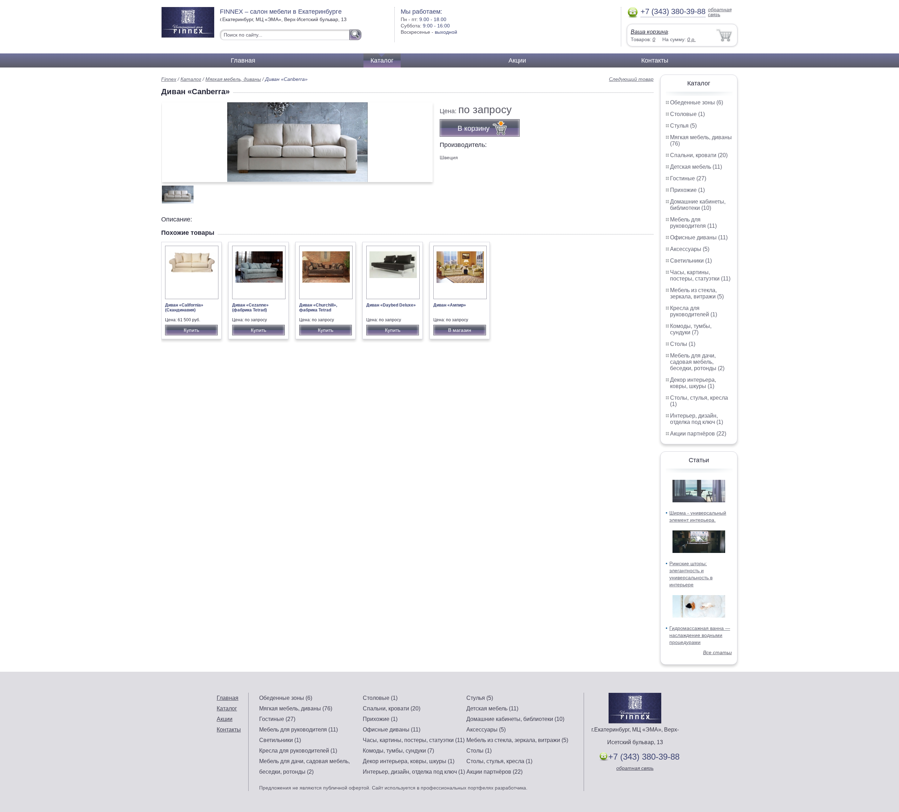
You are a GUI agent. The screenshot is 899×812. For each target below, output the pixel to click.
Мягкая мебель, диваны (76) (295, 708)
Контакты (654, 60)
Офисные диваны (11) (699, 237)
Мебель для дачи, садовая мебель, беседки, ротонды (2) (697, 362)
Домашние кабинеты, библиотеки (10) (698, 205)
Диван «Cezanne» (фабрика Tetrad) (250, 307)
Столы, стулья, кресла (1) (499, 761)
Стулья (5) (683, 126)
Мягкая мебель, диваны (233, 79)
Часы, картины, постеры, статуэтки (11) (700, 275)
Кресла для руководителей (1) (693, 311)
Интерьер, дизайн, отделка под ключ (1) (696, 419)
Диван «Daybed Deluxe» (391, 305)
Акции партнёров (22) (698, 434)
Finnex (168, 79)
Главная (243, 60)
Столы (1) (682, 344)
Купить (191, 330)
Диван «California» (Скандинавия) (184, 307)
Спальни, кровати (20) (699, 155)
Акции (517, 60)
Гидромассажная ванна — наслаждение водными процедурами (699, 635)
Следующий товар (631, 79)
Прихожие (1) (687, 190)
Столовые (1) (687, 114)
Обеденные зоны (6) (696, 102)
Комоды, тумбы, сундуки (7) (690, 329)
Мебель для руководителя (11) (693, 223)
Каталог (382, 60)
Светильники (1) (691, 261)
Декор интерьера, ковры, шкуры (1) (693, 383)
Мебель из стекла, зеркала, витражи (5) (697, 293)
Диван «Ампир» (449, 305)
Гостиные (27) (688, 178)
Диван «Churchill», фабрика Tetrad (318, 307)
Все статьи (717, 652)
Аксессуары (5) (689, 249)
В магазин (459, 330)
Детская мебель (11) (696, 167)
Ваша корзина (649, 32)
